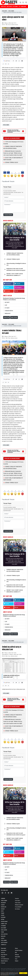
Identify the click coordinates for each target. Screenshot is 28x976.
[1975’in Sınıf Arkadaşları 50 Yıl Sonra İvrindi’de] (14, 229)
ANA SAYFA (4, 10)
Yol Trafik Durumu (5, 958)
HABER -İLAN (4, 923)
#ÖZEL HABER (6, 124)
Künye (16, 948)
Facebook (8, 283)
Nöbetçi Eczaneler (19, 904)
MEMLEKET (8, 313)
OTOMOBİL (3, 925)
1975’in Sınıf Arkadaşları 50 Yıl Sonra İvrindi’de (14, 238)
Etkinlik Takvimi (4, 960)
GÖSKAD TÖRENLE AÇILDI (11, 162)
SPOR (2, 911)
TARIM (2, 932)
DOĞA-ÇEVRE (4, 929)
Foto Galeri (17, 900)
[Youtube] (11, 893)
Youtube (8, 291)
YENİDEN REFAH (9, 310)
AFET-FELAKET (4, 942)
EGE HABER (3, 927)
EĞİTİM (2, 919)
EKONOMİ (3, 917)
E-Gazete (3, 963)
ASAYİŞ (2, 915)
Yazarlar (17, 898)
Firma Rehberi (18, 906)
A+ (6, 64)
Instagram (19, 287)
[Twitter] (8, 893)
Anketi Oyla (6, 317)
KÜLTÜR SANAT (4, 921)
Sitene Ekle (17, 956)
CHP (6, 305)
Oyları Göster (14, 317)
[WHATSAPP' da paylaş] (19, 61)
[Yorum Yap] (3, 64)
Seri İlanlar (17, 909)
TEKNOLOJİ (3, 944)
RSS (17, 291)
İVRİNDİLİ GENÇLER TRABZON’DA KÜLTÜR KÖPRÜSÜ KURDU (12, 147)
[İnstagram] (2, 893)
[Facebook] (5, 893)
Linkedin (18, 283)
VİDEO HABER (4, 900)
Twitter (7, 287)
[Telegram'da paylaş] (22, 61)
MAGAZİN (3, 936)
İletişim (16, 960)
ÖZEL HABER (11, 10)
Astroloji (3, 952)
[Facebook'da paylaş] (13, 61)
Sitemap (17, 954)
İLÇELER (3, 904)
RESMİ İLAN (3, 906)
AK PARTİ (7, 302)
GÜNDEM (3, 898)
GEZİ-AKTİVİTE (4, 934)
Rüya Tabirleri (4, 954)
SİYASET (3, 909)
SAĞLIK (2, 938)
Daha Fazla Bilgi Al (12, 974)
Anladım (23, 973)
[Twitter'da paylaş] (16, 61)
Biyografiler (3, 950)
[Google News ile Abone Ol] (7, 61)
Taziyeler (3, 956)
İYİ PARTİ (7, 308)
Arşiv (16, 958)
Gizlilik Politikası (18, 950)
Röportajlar (3, 948)
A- (8, 64)
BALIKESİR (3, 902)
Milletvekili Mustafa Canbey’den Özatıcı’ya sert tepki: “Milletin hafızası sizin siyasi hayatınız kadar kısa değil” (12, 153)
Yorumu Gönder (8, 214)
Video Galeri (18, 902)
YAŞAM (2, 913)
